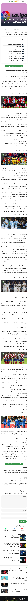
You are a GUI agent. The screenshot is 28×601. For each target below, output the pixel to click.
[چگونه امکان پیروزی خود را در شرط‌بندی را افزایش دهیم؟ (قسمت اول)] (4, 578)
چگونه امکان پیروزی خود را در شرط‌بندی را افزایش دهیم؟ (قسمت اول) (18, 577)
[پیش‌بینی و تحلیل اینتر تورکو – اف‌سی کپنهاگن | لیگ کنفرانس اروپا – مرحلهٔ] (23, 553)
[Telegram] (14, 529)
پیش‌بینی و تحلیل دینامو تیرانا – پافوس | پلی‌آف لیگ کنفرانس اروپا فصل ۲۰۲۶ (11, 558)
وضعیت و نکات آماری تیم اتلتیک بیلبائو (15, 44)
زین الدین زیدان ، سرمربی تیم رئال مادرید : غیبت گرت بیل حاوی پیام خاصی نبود (18, 590)
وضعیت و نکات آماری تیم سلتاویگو (15, 51)
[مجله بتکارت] (14, 1)
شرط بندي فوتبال (7, 470)
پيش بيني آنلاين (15, 472)
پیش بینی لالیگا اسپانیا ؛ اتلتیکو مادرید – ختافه (14, 56)
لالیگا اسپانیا (24, 472)
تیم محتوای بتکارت (23, 24)
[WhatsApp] (6, 529)
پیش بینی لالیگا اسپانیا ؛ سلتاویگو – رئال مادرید (14, 49)
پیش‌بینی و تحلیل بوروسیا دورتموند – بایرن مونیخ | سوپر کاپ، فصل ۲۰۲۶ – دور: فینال (11, 543)
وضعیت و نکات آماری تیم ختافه (16, 60)
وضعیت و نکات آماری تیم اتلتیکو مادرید (14, 58)
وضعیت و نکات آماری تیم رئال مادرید (15, 53)
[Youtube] (22, 529)
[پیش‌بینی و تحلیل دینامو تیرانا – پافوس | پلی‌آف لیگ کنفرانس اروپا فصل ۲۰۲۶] (23, 560)
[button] (25, 1)
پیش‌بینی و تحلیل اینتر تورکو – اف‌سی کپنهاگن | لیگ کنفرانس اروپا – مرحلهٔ (10, 551)
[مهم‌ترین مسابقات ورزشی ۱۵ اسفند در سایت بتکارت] (4, 572)
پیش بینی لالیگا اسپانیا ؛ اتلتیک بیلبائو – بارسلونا (15, 42)
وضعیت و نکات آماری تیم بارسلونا (16, 46)
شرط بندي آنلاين (13, 470)
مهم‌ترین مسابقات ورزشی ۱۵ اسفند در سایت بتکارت (18, 571)
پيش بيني (20, 472)
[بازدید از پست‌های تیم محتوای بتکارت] (25, 478)
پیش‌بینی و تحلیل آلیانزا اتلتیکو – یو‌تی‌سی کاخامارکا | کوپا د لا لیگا (11, 536)
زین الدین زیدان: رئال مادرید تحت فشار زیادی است (18, 584)
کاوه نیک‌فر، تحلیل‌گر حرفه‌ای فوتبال (14, 539)
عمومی (17, 16)
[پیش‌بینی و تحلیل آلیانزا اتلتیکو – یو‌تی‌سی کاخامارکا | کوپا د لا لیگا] (23, 538)
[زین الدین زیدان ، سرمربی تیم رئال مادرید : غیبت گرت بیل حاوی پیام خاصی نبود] (4, 591)
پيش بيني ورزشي (8, 472)
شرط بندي (19, 470)
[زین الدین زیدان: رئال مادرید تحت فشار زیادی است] (4, 585)
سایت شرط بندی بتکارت (22, 16)
